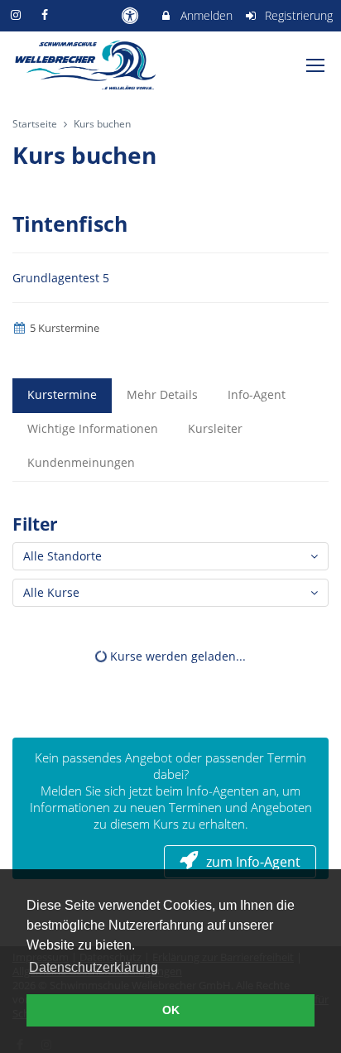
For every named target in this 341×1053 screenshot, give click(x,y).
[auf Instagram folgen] (17, 14)
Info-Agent (257, 394)
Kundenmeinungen (81, 462)
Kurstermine (62, 394)
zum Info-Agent (253, 862)
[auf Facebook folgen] (47, 14)
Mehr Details (162, 394)
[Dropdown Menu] (315, 65)
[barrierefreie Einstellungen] (131, 15)
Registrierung (297, 15)
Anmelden (205, 15)
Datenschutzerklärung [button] (93, 967)
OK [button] (171, 1010)
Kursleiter (215, 428)
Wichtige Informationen (92, 428)
